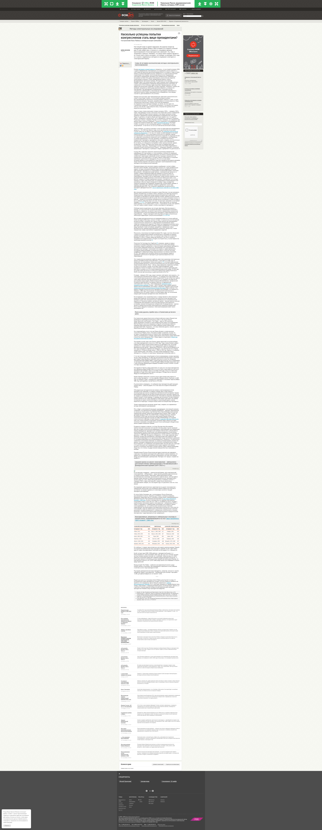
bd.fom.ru (153, 818)
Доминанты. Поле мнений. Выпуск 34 (193, 78)
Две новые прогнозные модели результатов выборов (126, 730)
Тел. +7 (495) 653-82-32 (124, 824)
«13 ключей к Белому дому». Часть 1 (125, 666)
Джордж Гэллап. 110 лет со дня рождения (126, 706)
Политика (183, 9)
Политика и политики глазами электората (129, 25)
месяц (193, 73)
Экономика (159, 9)
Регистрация (190, 13)
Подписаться (193, 140)
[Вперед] (153, 791)
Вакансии (163, 801)
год (196, 73)
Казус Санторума (125, 689)
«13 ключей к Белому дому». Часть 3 (125, 649)
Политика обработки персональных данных (129, 825)
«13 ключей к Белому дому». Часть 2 (125, 658)
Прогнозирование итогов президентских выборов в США (125, 753)
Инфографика (132, 801)
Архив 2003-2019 (161, 21)
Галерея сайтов (124, 21)
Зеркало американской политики (124, 721)
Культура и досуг (122, 808)
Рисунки (131, 805)
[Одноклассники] (123, 66)
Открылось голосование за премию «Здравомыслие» (193, 101)
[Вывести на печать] (179, 33)
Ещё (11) (120, 810)
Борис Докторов (125, 50)
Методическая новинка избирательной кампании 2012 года (126, 697)
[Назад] (147, 791)
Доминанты (125, 9)
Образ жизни (136, 9)
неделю (188, 73)
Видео (130, 799)
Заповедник (145, 21)
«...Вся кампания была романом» (125, 737)
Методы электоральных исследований (150, 25)
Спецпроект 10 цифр (169, 781)
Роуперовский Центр (163, 122)
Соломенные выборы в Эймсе (126, 713)
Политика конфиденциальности (149, 825)
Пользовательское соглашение (166, 825)
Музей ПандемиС (125, 781)
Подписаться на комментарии (172, 764)
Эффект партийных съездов (126, 630)
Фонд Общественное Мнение (133, 816)
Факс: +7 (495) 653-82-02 (150, 824)
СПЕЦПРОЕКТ (119, 29)
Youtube (151, 803)
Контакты (163, 799)
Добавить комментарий (158, 764)
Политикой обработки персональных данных (192, 145)
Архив (141, 801)
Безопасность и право (122, 800)
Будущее (121, 802)
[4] (163, 261)
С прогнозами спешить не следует (126, 674)
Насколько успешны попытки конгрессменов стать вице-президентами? (126, 639)
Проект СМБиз (135, 21)
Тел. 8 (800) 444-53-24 (137, 824)
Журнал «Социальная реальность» (179, 21)
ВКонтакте (152, 799)
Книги (152, 21)
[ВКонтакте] (121, 66)
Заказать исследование (174, 15)
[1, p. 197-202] (166, 215)
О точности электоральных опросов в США (125, 682)
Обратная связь (161, 824)
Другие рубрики (196, 9)
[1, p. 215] (142, 202)
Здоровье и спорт (122, 806)
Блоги (130, 806)
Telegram (152, 801)
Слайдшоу (131, 803)
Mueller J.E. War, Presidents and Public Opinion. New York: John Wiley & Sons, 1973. (156, 592)
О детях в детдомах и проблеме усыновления (192, 89)
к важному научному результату (169, 419)
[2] (152, 240)
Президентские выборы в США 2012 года (126, 611)
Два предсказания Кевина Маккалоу (125, 745)
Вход (184, 13)
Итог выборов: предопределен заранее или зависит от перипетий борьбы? (126, 621)
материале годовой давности (146, 69)
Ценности (148, 9)
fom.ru (138, 818)
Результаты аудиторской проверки (127, 822)
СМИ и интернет (171, 9)
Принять (7, 825)
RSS (140, 799)
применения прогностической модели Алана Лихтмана (149, 288)
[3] (157, 243)
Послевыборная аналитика (168, 25)
